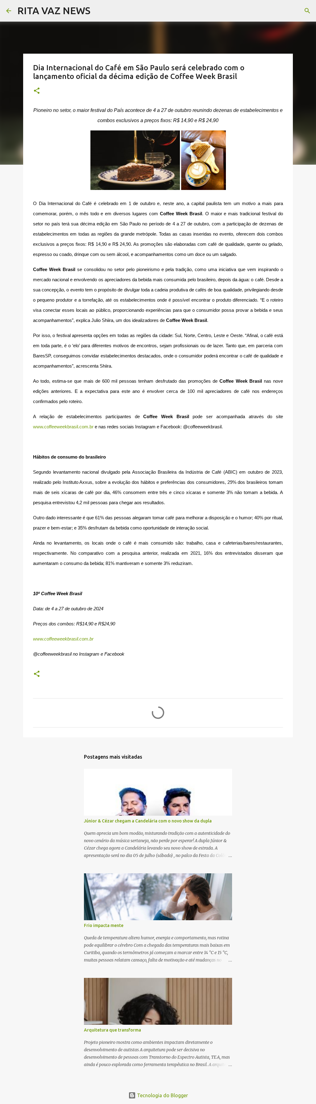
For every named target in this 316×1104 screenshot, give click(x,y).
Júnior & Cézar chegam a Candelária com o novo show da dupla (148, 820)
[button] (36, 91)
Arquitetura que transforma (112, 1030)
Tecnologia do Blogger (162, 1095)
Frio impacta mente (103, 925)
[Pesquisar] (99, 10)
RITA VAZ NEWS (53, 10)
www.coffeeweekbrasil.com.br (63, 426)
